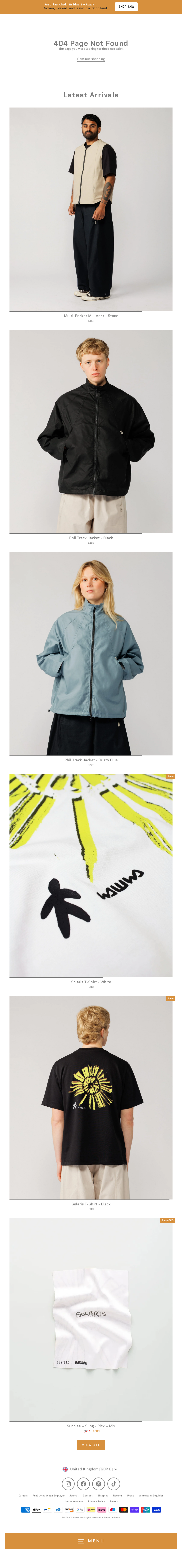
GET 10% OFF (136, 804)
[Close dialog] (177, 755)
